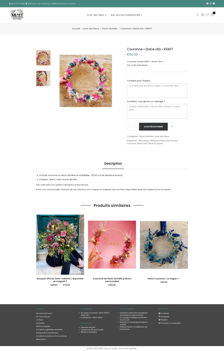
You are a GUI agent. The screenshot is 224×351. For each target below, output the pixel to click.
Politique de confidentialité (47, 333)
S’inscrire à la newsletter (170, 323)
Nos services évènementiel (125, 15)
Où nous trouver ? (43, 316)
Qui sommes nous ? (44, 313)
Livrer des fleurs (95, 15)
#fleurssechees (158, 140)
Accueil (76, 28)
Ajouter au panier (153, 126)
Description (113, 163)
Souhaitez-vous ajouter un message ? (146, 101)
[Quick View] (81, 274)
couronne (131, 143)
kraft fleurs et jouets (153, 143)
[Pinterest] (214, 3)
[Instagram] (211, 3)
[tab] (113, 164)
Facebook (164, 313)
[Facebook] (207, 3)
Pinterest (163, 320)
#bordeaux (143, 140)
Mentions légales (43, 326)
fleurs (139, 143)
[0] (212, 15)
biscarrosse (172, 140)
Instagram (164, 316)
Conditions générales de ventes (49, 329)
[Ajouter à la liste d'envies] (39, 274)
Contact (71, 4)
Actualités (40, 323)
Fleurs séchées (109, 28)
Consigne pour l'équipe (138, 80)
